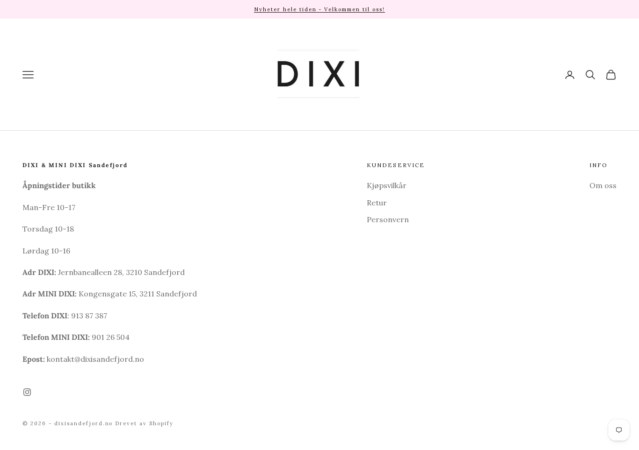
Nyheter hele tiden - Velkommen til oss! (319, 9)
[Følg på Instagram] (27, 392)
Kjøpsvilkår (387, 185)
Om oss (603, 185)
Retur (377, 202)
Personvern (388, 219)
